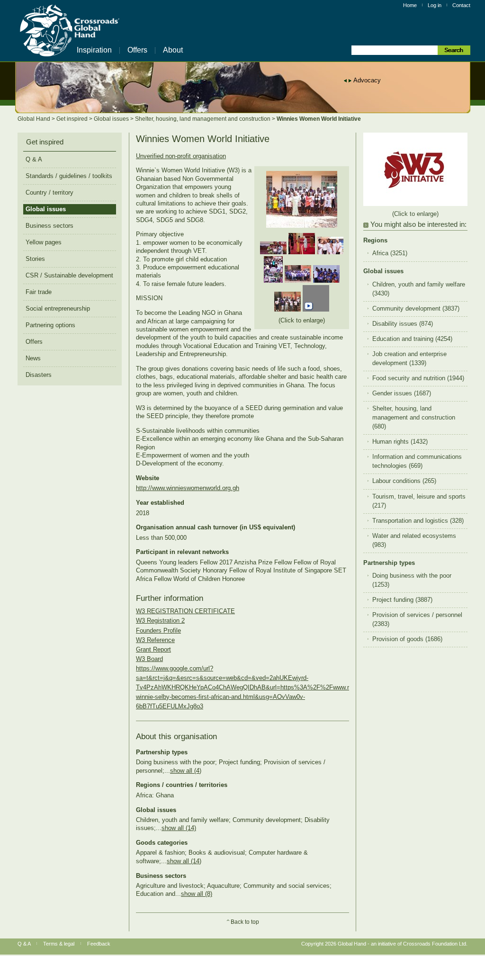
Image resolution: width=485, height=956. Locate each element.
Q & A (34, 159)
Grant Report (153, 649)
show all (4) (185, 770)
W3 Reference (155, 639)
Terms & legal (58, 944)
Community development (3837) (415, 308)
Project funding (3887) (402, 600)
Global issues (112, 119)
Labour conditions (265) (404, 481)
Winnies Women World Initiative (319, 119)
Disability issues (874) (402, 324)
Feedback (98, 944)
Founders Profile (158, 630)
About (173, 50)
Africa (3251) (389, 253)
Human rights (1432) (400, 441)
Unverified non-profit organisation (181, 156)
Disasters (39, 374)
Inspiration (94, 50)
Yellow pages (44, 242)
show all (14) (179, 827)
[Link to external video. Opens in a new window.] (316, 309)
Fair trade (39, 291)
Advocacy (367, 80)
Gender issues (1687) (401, 393)
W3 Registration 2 (160, 620)
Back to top (245, 922)
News (33, 358)
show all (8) (196, 893)
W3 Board (149, 658)
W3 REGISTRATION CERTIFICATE (185, 611)
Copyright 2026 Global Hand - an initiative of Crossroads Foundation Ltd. (384, 944)
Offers (137, 50)
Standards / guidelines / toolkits (69, 175)
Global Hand (35, 119)
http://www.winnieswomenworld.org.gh (187, 487)
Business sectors (49, 225)
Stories (35, 258)
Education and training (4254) (412, 339)
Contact (461, 5)
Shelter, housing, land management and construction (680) (413, 417)
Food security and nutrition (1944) (418, 378)
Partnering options (50, 325)
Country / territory (49, 192)
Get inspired (72, 119)
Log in (434, 5)
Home (410, 5)
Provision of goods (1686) (407, 639)
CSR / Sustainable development (69, 275)
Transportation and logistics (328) (418, 521)
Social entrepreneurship (58, 308)
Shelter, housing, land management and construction (203, 119)
